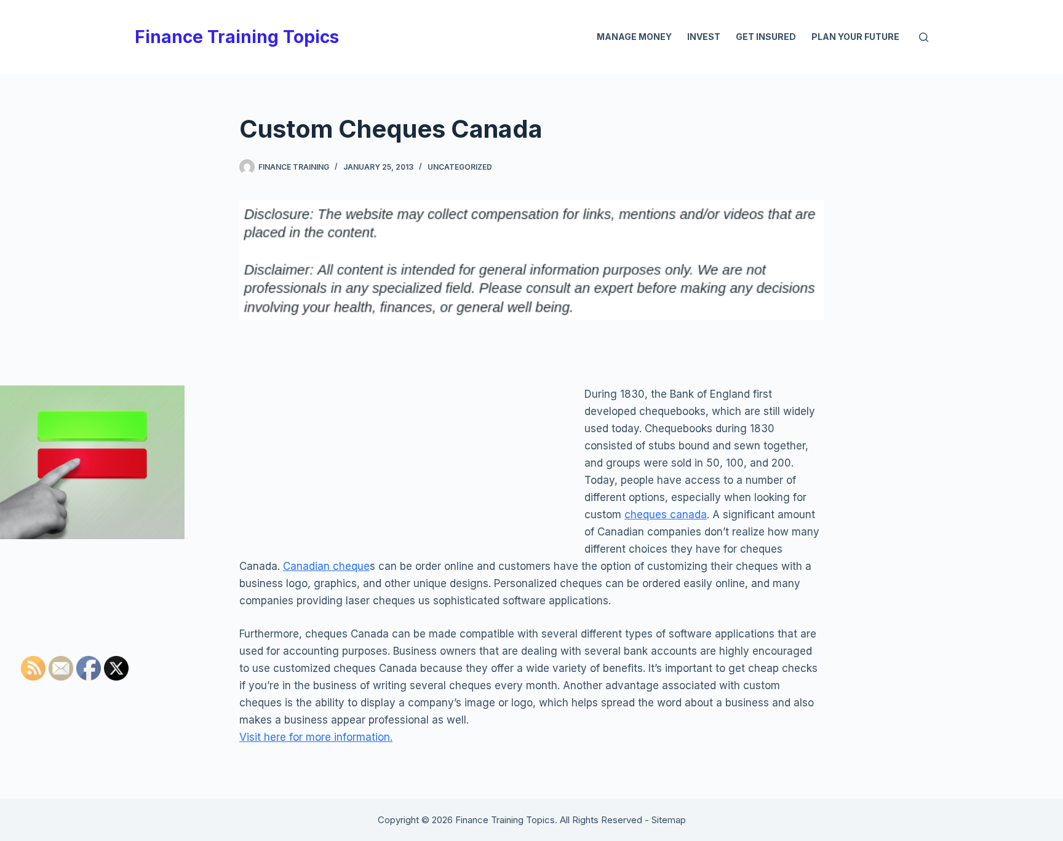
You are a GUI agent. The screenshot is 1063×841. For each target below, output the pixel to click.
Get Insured (766, 36)
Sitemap (668, 820)
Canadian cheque (326, 566)
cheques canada (665, 514)
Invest (703, 36)
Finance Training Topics (237, 36)
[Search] (923, 37)
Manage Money (634, 36)
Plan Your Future (855, 36)
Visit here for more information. (315, 737)
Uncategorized (460, 167)
